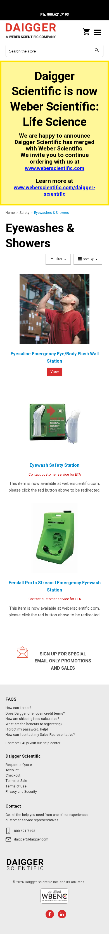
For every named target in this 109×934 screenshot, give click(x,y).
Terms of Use (16, 786)
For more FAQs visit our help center (33, 743)
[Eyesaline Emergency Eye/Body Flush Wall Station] (54, 309)
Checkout (13, 775)
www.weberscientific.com (54, 168)
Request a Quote (19, 764)
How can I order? (18, 707)
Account (12, 770)
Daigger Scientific (31, 32)
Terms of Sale (16, 780)
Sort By (88, 259)
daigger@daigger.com (31, 839)
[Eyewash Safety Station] (54, 420)
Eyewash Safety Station (54, 465)
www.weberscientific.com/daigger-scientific (54, 191)
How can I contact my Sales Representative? (40, 734)
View (54, 372)
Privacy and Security (21, 791)
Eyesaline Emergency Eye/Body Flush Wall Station (55, 358)
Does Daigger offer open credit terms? (35, 713)
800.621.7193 (24, 831)
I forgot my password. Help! (27, 729)
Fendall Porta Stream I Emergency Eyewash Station (55, 586)
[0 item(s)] (86, 30)
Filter (58, 259)
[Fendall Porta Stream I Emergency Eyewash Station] (54, 538)
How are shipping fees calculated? (32, 718)
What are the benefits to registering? (34, 724)
